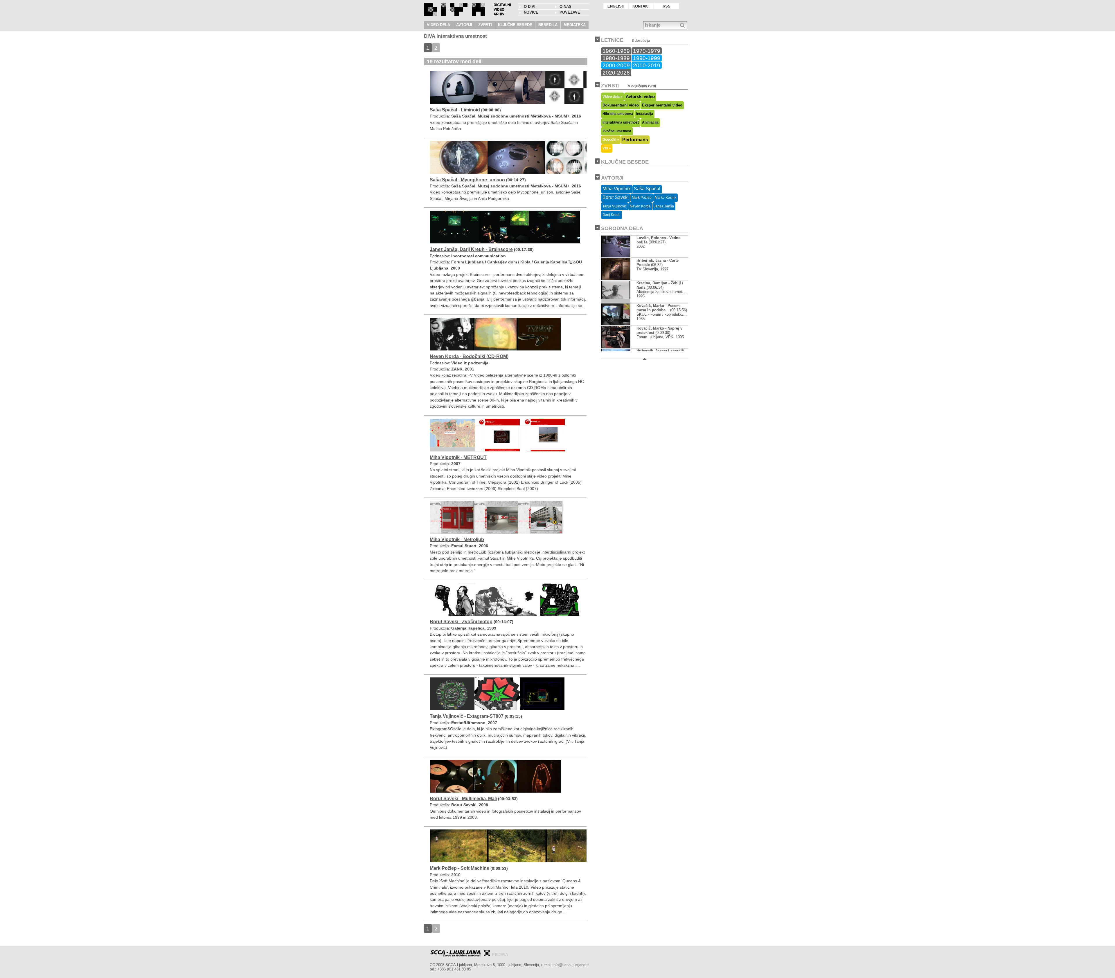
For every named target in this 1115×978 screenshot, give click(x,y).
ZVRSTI (485, 25)
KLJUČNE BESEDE (515, 25)
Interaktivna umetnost (621, 122)
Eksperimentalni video (662, 105)
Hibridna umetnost (618, 114)
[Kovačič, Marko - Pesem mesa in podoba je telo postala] (615, 324)
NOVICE (531, 12)
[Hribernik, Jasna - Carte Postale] (615, 278)
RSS (666, 6)
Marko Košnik (665, 198)
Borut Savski (616, 197)
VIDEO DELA (438, 25)
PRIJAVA (500, 954)
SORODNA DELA (622, 228)
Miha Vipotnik (617, 188)
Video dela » (613, 96)
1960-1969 (616, 51)
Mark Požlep (642, 198)
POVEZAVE (570, 12)
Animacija (650, 122)
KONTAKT (641, 6)
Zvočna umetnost (617, 131)
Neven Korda (640, 206)
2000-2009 (616, 65)
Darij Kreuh (612, 215)
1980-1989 (616, 58)
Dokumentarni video (621, 105)
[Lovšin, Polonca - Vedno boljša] (615, 256)
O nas (565, 6)
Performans (635, 139)
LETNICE (612, 40)
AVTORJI (464, 25)
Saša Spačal (647, 188)
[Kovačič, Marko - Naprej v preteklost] (615, 346)
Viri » (607, 148)
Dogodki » (611, 139)
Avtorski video (640, 96)
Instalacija (644, 114)
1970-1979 (646, 51)
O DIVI (529, 6)
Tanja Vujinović (615, 206)
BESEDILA (548, 25)
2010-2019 (646, 65)
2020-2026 (616, 72)
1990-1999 (646, 58)
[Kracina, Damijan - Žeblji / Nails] (615, 301)
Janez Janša (664, 206)
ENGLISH (615, 6)
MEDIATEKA (575, 25)
